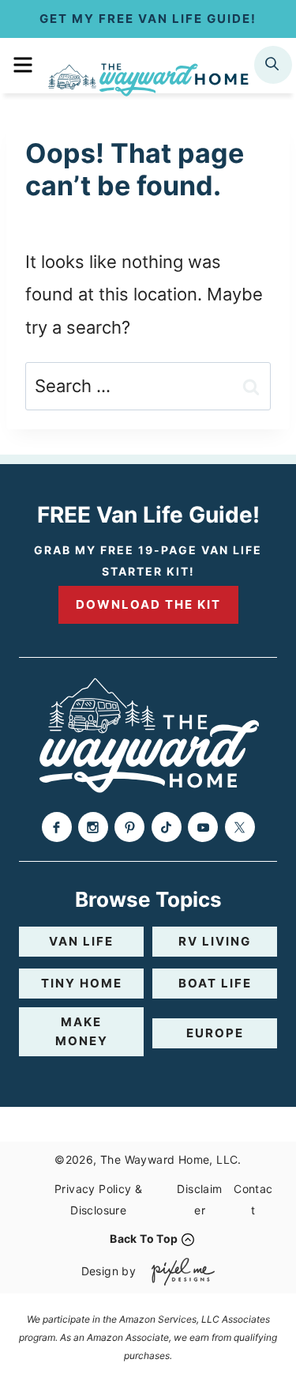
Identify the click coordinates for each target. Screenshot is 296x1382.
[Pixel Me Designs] (179, 1272)
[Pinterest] (129, 827)
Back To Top (144, 1238)
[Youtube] (203, 827)
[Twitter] (240, 827)
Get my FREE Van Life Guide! (148, 18)
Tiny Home (81, 983)
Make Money (81, 1031)
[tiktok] (167, 827)
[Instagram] (93, 827)
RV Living (214, 941)
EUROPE (215, 1032)
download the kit (148, 604)
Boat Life (215, 983)
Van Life (81, 941)
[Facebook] (57, 827)
